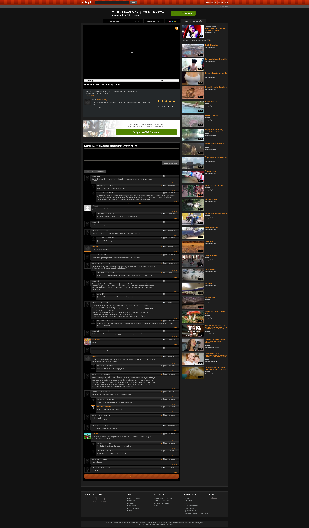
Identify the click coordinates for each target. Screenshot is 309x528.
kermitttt (95, 356)
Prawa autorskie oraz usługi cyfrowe (196, 513)
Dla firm (155, 506)
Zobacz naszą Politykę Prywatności (147, 524)
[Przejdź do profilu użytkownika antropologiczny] (87, 102)
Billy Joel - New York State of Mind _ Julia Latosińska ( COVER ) (215, 341)
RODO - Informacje (166, 524)
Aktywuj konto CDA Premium (162, 498)
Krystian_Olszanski (104, 407)
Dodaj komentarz (170, 163)
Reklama (130, 511)
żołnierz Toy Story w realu (214, 185)
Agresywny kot (210, 269)
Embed (162, 107)
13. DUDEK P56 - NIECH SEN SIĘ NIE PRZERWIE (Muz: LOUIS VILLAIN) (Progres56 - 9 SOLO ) (216, 327)
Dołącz (183, 13)
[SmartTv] (96, 503)
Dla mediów (131, 501)
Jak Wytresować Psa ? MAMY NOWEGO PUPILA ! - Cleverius (215, 368)
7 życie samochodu (211, 227)
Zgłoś (171, 107)
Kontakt (186, 498)
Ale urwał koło (210, 297)
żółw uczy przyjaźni (211, 199)
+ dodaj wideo (224, 6)
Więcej (132, 476)
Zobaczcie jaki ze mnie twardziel (216, 59)
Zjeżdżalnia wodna (211, 45)
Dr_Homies (96, 339)
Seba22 (95, 434)
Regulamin (188, 501)
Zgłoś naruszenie (190, 511)
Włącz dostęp (89, 95)
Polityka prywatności (191, 506)
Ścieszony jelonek (211, 115)
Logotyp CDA (131, 503)
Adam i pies (209, 241)
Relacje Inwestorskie (134, 498)
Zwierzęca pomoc (211, 101)
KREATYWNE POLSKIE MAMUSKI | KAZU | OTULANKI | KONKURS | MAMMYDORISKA (216, 355)
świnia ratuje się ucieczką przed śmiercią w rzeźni (216, 158)
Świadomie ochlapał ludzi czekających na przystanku (214, 130)
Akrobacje (208, 283)
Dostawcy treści (132, 506)
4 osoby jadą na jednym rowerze (216, 213)
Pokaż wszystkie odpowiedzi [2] (131, 203)
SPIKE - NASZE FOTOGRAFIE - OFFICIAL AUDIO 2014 (215, 29)
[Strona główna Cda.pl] (87, 2)
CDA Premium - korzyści (161, 501)
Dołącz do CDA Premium (146, 132)
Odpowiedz (175, 182)
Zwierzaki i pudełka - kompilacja (216, 87)
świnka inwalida (210, 171)
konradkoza (96, 246)
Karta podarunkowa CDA (161, 503)
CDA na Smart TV (133, 508)
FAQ (185, 503)
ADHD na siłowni (211, 255)
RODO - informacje (190, 508)
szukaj (133, 2)
